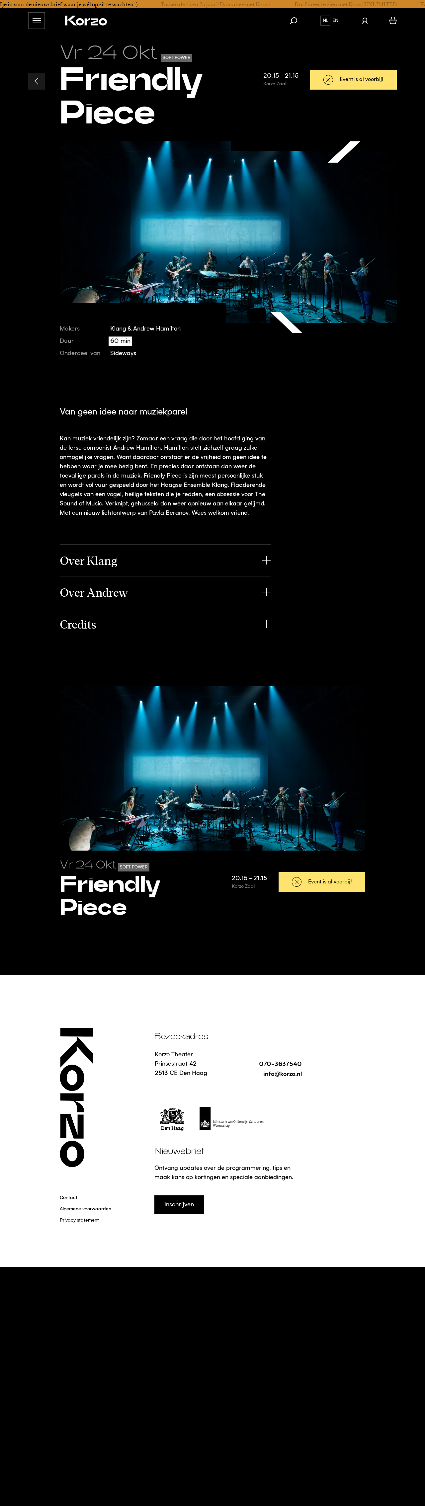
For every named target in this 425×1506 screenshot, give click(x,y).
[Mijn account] (365, 20)
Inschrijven (179, 1205)
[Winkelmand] (393, 20)
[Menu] (36, 20)
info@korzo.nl (282, 1073)
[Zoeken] (297, 21)
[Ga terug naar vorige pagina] (36, 81)
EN (335, 20)
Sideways (123, 353)
